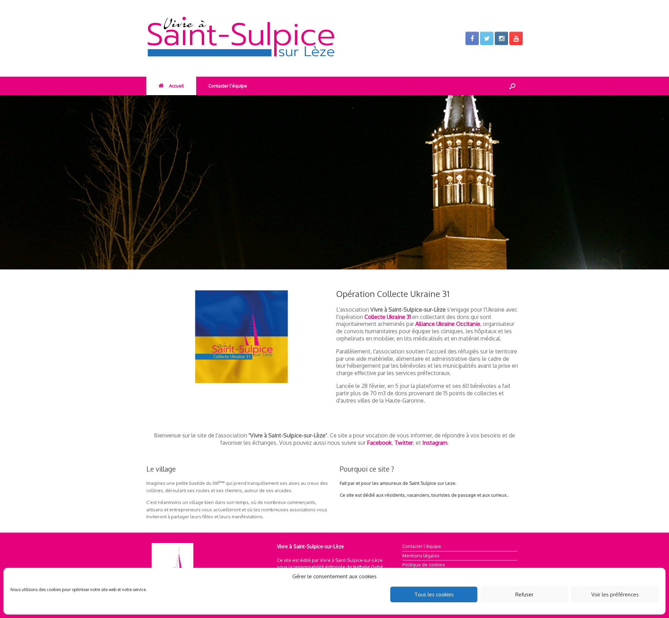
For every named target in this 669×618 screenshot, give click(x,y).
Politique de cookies (423, 564)
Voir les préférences (615, 594)
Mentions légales (420, 555)
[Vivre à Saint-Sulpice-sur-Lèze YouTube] (516, 38)
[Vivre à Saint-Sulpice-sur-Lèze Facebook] (472, 38)
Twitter (403, 442)
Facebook (379, 442)
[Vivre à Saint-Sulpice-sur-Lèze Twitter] (486, 38)
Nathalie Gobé (368, 567)
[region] (334, 182)
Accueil (176, 86)
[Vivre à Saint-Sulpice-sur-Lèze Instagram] (501, 38)
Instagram (434, 442)
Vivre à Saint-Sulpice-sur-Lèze (351, 560)
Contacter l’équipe (227, 86)
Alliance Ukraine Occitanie (447, 323)
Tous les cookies (434, 594)
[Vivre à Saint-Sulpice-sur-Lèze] (264, 38)
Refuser (524, 594)
